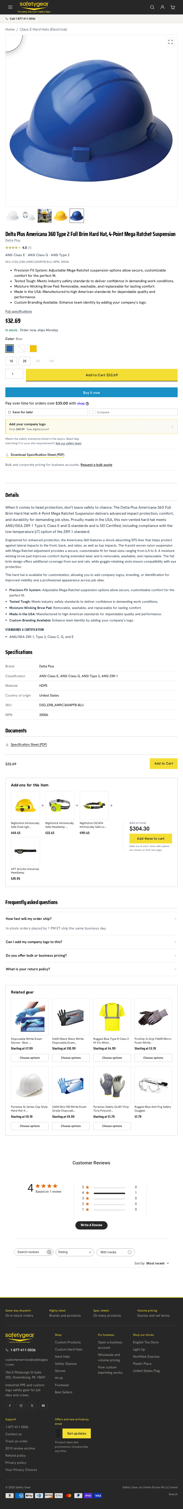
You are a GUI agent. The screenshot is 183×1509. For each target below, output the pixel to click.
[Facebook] (9, 1405)
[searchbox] (29, 1252)
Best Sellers (63, 1392)
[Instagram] (21, 1405)
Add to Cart (163, 763)
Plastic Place (142, 1363)
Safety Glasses (66, 1363)
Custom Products (68, 1342)
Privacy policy (15, 1462)
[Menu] (10, 7)
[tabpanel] (91, 121)
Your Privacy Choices (21, 1470)
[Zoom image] (170, 42)
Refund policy (15, 1455)
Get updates (76, 1433)
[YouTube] (43, 1405)
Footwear (62, 1385)
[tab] (12, 216)
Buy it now (91, 392)
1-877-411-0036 (23, 1350)
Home (10, 29)
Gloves (60, 1371)
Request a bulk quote (96, 465)
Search (173, 1494)
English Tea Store (146, 1342)
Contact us (13, 1434)
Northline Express (146, 1356)
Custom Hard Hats (68, 1349)
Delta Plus (13, 240)
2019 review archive (20, 1448)
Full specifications (18, 311)
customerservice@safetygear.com (26, 1362)
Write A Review (91, 1225)
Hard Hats (62, 1356)
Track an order (16, 1441)
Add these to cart (150, 838)
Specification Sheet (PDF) (29, 744)
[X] (32, 1405)
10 (11, 361)
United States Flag (146, 1371)
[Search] (152, 7)
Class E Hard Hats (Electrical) (43, 29)
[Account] (162, 7)
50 (38, 361)
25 (24, 361)
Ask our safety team (68, 443)
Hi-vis (59, 1378)
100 (51, 361)
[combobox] (75, 1252)
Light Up (139, 1349)
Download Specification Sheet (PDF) (37, 454)
